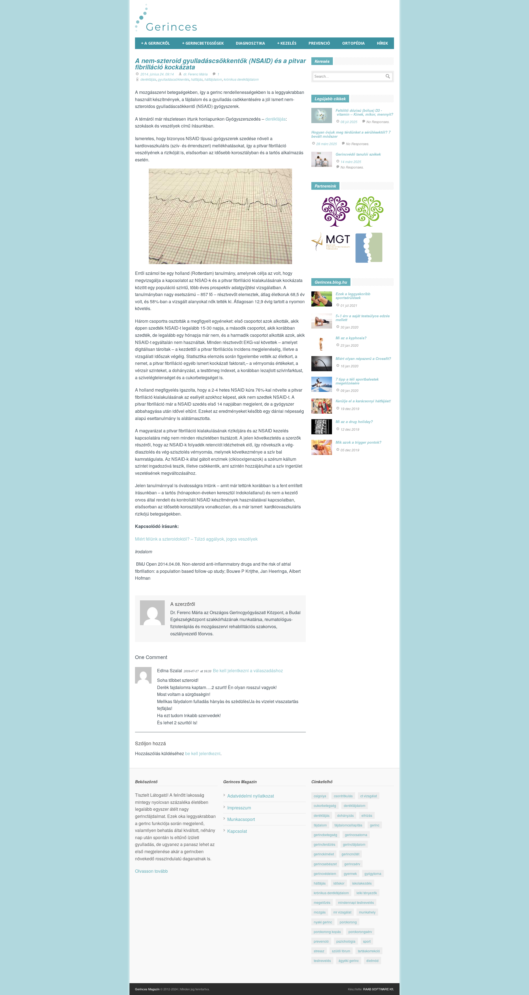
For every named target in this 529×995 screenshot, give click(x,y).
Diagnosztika (250, 43)
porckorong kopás (327, 931)
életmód (372, 960)
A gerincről (155, 43)
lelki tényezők (367, 892)
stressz (319, 950)
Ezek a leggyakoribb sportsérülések (353, 295)
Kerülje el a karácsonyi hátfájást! (363, 400)
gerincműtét (350, 854)
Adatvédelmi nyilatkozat (250, 796)
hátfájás (197, 79)
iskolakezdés (362, 883)
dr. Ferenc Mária (195, 74)
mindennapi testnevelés (356, 902)
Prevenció (319, 43)
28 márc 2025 (326, 143)
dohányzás (345, 815)
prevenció (321, 941)
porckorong (348, 922)
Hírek (382, 43)
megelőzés (322, 902)
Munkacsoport (241, 819)
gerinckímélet (324, 854)
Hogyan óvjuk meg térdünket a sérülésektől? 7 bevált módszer (350, 134)
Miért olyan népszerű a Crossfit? (363, 358)
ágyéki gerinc (349, 960)
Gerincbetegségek (203, 43)
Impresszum (239, 807)
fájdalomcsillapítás (348, 825)
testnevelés (322, 960)
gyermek (350, 873)
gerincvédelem (325, 873)
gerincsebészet (325, 863)
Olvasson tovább (151, 871)
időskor (338, 883)
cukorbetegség (325, 805)
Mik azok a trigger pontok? (358, 442)
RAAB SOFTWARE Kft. (378, 989)
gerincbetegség (325, 834)
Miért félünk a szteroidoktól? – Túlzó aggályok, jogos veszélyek (197, 539)
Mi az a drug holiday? (354, 421)
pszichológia (345, 941)
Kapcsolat (237, 831)
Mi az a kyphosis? (351, 337)
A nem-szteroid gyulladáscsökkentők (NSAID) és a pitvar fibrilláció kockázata (220, 63)
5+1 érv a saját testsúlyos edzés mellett (363, 317)
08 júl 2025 (349, 121)
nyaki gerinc (323, 922)
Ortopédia (353, 43)
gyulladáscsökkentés (173, 79)
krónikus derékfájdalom (241, 79)
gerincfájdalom (354, 844)
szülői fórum (341, 950)
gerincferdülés (324, 844)
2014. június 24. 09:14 (157, 74)
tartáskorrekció (369, 950)
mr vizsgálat (342, 912)
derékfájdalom (354, 805)
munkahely (367, 912)
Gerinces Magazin (147, 989)
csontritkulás (343, 795)
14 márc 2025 (351, 161)
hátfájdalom (213, 79)
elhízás (366, 815)
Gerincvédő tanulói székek (358, 154)
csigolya (320, 795)
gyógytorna (373, 873)
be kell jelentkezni (202, 753)
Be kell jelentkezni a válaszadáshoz (248, 670)
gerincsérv (352, 863)
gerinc (374, 825)
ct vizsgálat (368, 795)
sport (367, 941)
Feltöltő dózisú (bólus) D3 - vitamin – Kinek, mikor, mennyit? (364, 112)
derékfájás (148, 79)
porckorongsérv (360, 931)
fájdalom (320, 825)
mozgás (320, 912)
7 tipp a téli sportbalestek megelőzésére (357, 381)
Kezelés (286, 43)
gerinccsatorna (356, 834)
